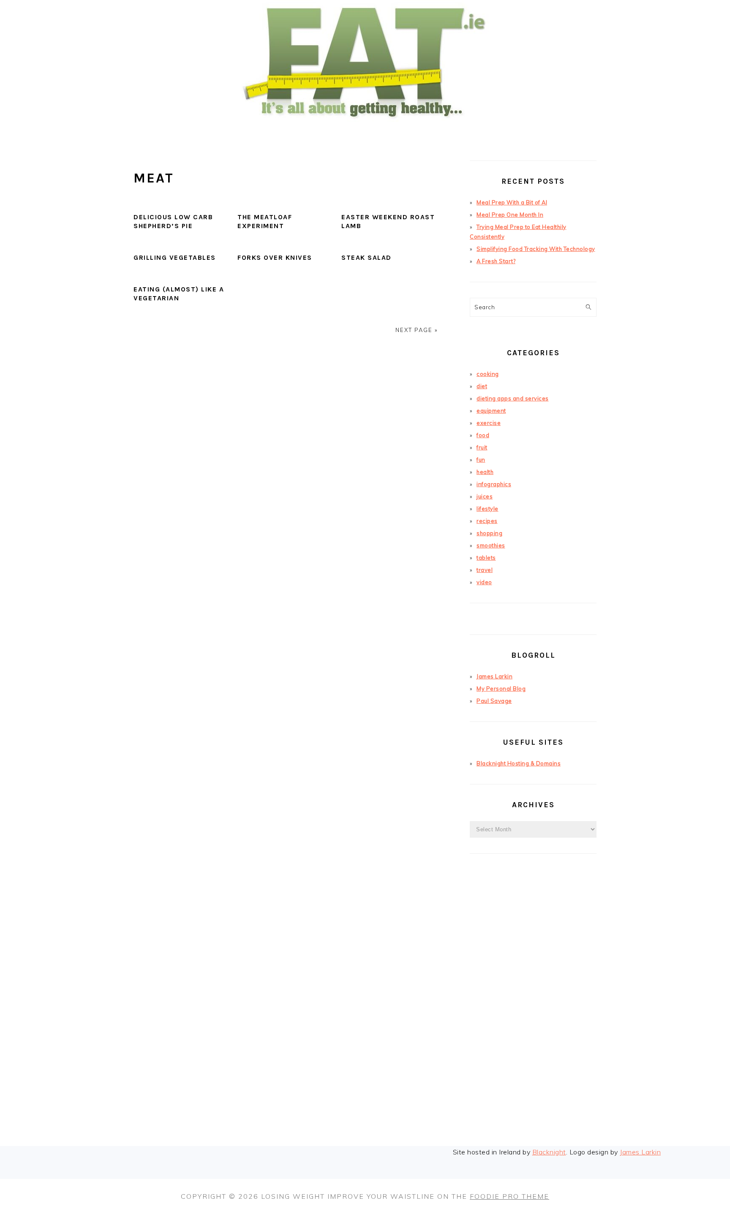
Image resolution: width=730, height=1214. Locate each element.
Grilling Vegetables (174, 257)
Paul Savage (494, 700)
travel (485, 569)
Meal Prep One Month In (510, 214)
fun (481, 459)
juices (485, 496)
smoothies (491, 545)
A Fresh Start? (496, 261)
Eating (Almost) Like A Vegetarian (178, 293)
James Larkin (494, 676)
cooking (488, 373)
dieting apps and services (513, 398)
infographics (494, 484)
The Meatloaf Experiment (264, 221)
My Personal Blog (501, 688)
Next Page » (416, 330)
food (483, 435)
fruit (482, 447)
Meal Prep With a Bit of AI (512, 202)
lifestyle (487, 508)
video (484, 582)
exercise (489, 422)
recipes (487, 520)
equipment (491, 410)
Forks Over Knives (274, 257)
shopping (489, 533)
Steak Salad (366, 257)
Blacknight (549, 1152)
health (485, 471)
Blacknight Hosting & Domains (519, 763)
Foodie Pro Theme (509, 1196)
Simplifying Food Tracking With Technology (536, 248)
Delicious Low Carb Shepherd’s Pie (173, 221)
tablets (486, 557)
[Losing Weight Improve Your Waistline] (365, 132)
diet (482, 386)
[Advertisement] (533, 1013)
